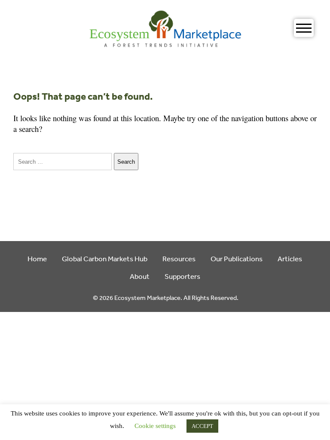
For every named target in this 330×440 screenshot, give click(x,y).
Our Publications (237, 258)
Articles (290, 258)
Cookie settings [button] (155, 425)
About (140, 276)
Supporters (182, 276)
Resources (179, 258)
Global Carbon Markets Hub (104, 258)
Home (37, 258)
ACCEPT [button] (202, 426)
